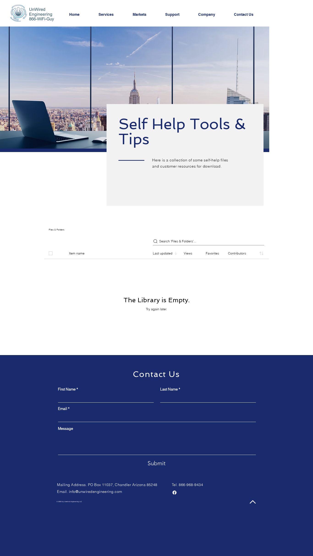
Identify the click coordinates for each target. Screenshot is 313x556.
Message (65, 428)
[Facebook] (174, 492)
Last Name (169, 389)
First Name (67, 389)
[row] (156, 252)
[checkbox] (50, 253)
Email (62, 408)
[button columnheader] (261, 253)
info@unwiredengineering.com (95, 491)
